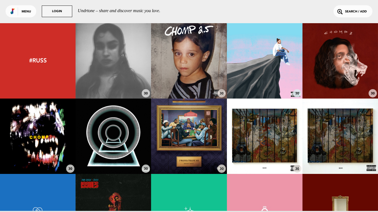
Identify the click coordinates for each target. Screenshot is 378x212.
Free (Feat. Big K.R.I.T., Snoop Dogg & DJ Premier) (340, 81)
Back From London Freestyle (264, 83)
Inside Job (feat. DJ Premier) (38, 158)
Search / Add (356, 11)
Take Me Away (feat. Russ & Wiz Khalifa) (189, 156)
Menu (26, 11)
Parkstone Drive (340, 158)
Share (129, 61)
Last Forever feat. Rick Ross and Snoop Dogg (264, 156)
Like (97, 61)
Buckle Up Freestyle (188, 83)
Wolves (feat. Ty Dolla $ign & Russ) (113, 81)
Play (113, 61)
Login (57, 11)
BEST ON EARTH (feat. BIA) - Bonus (113, 156)
